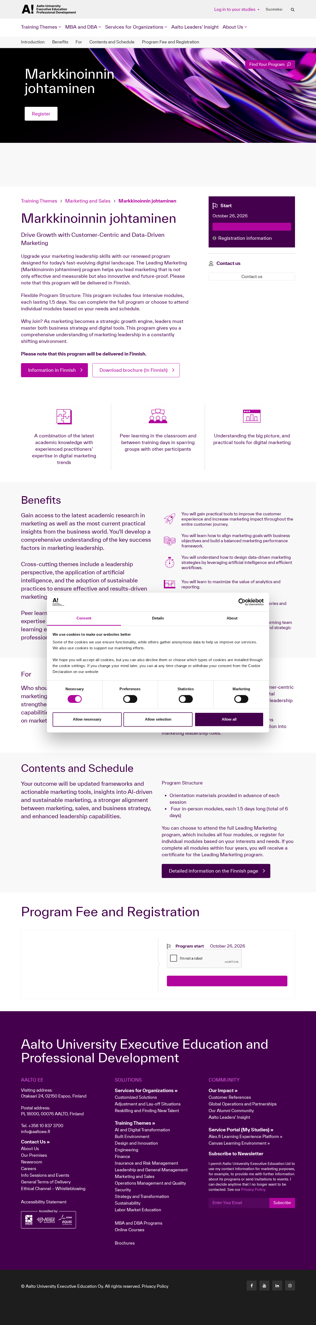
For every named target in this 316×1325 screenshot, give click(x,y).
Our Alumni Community (231, 1110)
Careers (28, 1168)
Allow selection (158, 719)
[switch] (130, 699)
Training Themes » (135, 1123)
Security (123, 1189)
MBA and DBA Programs (138, 1223)
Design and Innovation (136, 1143)
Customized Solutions (136, 1097)
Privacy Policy (155, 1286)
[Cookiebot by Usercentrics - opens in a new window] (242, 602)
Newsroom (31, 1161)
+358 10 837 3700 (45, 1125)
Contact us (251, 276)
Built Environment (132, 1136)
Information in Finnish (52, 370)
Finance (122, 1156)
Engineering (126, 1149)
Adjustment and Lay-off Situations (147, 1103)
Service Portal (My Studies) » (241, 1129)
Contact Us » (35, 1141)
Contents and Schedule (112, 41)
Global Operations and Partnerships (242, 1103)
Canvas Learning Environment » (239, 1143)
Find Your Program (267, 64)
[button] (287, 1319)
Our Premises (34, 1155)
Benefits (60, 41)
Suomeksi (274, 9)
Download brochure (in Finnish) (133, 370)
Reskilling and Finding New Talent (147, 1110)
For (79, 41)
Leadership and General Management (151, 1169)
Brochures (125, 1243)
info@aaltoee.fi (35, 1131)
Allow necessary (87, 719)
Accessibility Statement (43, 1201)
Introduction (33, 41)
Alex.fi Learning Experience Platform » (245, 1136)
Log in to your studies (235, 9)
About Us (30, 1148)
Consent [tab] (84, 618)
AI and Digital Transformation (142, 1129)
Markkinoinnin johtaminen (147, 201)
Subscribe (282, 1203)
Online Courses (129, 1229)
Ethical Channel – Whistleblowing (53, 1188)
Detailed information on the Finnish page (213, 871)
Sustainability (127, 1203)
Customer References (230, 1097)
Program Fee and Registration (170, 41)
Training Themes (40, 201)
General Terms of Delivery (46, 1181)
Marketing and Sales (88, 201)
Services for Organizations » (146, 1090)
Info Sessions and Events (45, 1175)
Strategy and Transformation (142, 1196)
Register (41, 113)
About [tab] (232, 618)
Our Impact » (223, 1090)
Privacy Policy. (253, 1189)
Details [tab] (158, 618)
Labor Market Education (138, 1209)
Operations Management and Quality (150, 1183)
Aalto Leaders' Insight (195, 27)
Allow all (229, 719)
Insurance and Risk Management (146, 1163)
